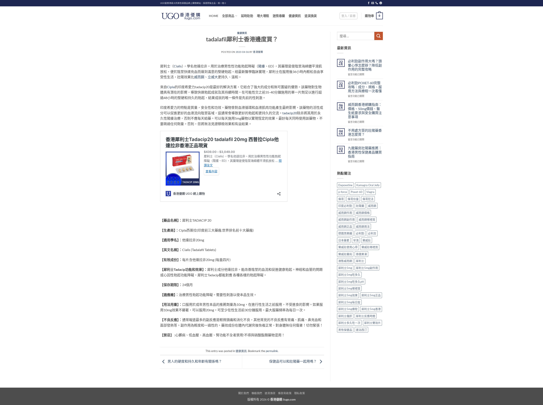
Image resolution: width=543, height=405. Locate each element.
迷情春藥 (279, 16)
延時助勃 (247, 16)
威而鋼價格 (363, 212)
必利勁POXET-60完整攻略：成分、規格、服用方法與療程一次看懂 (365, 87)
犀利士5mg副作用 (367, 268)
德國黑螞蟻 (345, 233)
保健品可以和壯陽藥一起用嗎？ (293, 361)
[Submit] (378, 36)
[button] (348, 16)
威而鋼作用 (345, 212)
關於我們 (243, 393)
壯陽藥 (360, 205)
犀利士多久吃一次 (349, 322)
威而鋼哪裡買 (367, 219)
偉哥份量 (353, 199)
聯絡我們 (257, 393)
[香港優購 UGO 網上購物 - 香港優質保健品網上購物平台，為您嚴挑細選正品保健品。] (181, 15)
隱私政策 (299, 393)
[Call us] (376, 3)
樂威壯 (366, 240)
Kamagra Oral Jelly (368, 185)
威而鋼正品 (345, 226)
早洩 (356, 240)
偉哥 (341, 199)
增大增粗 (263, 16)
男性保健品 (345, 329)
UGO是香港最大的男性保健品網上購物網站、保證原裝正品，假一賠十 (193, 3)
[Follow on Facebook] (368, 3)
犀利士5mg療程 (348, 309)
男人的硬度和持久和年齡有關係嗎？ (194, 361)
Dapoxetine (345, 185)
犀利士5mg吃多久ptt (351, 281)
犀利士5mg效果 (348, 295)
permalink (272, 351)
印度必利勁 (345, 205)
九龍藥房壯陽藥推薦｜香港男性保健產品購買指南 (365, 152)
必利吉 (372, 233)
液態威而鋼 (345, 261)
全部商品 (228, 16)
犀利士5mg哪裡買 (349, 288)
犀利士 (360, 261)
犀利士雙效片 (372, 322)
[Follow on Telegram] (380, 3)
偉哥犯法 (368, 199)
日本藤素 (343, 240)
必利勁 (360, 233)
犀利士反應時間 (365, 316)
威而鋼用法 (363, 226)
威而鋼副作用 (346, 219)
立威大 (213, 77)
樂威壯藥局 (345, 254)
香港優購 (258, 51)
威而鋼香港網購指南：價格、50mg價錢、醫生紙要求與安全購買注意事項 (365, 110)
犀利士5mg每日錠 (349, 302)
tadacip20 (289, 113)
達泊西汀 (361, 329)
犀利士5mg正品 (371, 295)
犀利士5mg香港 (371, 309)
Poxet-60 (356, 192)
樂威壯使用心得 (348, 247)
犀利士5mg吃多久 (349, 274)
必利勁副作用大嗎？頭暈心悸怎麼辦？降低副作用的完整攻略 (365, 65)
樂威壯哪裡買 (369, 247)
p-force (342, 192)
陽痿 (261, 66)
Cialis (178, 66)
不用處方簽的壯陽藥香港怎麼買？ (365, 132)
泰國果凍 (361, 254)
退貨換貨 (311, 16)
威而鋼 (199, 77)
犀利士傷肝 (345, 316)
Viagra (370, 192)
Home (213, 16)
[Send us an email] (372, 3)
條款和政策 (284, 393)
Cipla (171, 87)
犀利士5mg (345, 268)
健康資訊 (295, 16)
